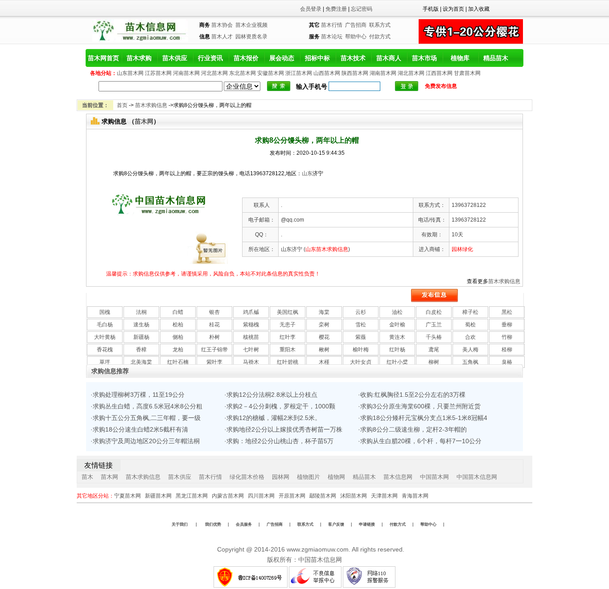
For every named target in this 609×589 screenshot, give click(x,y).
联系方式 (380, 25)
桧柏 (178, 324)
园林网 (280, 477)
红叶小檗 (397, 362)
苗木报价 (246, 58)
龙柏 (178, 349)
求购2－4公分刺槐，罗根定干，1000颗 (280, 406)
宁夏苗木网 (127, 496)
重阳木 (288, 349)
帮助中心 (355, 36)
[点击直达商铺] (406, 86)
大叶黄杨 (104, 337)
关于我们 (180, 524)
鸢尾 (433, 349)
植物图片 (308, 477)
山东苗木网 (130, 73)
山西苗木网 (326, 73)
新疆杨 (141, 337)
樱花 (324, 337)
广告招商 (355, 25)
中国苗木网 (434, 477)
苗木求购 (139, 58)
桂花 (214, 324)
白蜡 (178, 312)
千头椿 (434, 337)
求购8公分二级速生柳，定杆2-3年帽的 (413, 429)
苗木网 (144, 121)
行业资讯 (210, 58)
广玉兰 (434, 324)
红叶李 (288, 337)
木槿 (324, 362)
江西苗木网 (439, 73)
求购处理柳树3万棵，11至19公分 (139, 394)
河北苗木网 (214, 73)
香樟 (141, 349)
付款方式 (380, 36)
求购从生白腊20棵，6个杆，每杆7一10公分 (420, 441)
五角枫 (470, 362)
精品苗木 (495, 58)
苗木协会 (222, 25)
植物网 (336, 477)
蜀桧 (470, 324)
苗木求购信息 (151, 105)
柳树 (433, 362)
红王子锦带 (214, 349)
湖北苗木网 (411, 73)
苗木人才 (222, 36)
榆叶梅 (361, 349)
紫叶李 (214, 362)
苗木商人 (388, 58)
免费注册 (336, 9)
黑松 (507, 312)
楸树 (324, 349)
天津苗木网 (384, 496)
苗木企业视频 (251, 25)
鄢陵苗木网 (322, 496)
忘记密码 (361, 9)
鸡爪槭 (251, 312)
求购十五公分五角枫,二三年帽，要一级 (147, 417)
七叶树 (251, 349)
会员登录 (310, 9)
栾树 (324, 324)
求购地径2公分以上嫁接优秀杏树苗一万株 (284, 429)
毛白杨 (105, 324)
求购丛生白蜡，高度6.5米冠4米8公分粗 (147, 406)
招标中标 (317, 58)
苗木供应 (174, 58)
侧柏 (178, 337)
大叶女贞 (360, 362)
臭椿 (507, 362)
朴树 (214, 337)
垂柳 (507, 324)
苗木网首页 (103, 58)
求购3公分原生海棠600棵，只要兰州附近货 (420, 406)
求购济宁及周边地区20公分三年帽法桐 (146, 441)
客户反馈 (336, 524)
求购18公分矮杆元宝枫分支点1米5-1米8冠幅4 (423, 417)
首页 (122, 105)
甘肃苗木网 (467, 73)
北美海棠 (141, 362)
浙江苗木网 (298, 73)
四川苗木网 (261, 496)
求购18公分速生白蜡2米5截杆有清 (140, 429)
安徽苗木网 (270, 73)
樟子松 (470, 312)
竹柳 (507, 337)
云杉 (360, 312)
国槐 (104, 312)
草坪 (104, 362)
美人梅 (470, 349)
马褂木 (251, 362)
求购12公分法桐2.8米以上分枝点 (271, 394)
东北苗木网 (242, 73)
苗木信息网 (397, 477)
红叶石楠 (178, 362)
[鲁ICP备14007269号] (251, 586)
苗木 (87, 477)
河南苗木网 (186, 73)
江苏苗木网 (158, 73)
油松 (397, 312)
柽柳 (507, 349)
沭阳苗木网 (353, 496)
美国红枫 (287, 312)
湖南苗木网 (383, 73)
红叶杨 (397, 349)
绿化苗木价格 (247, 477)
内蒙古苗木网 (228, 496)
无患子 (288, 324)
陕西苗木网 (355, 73)
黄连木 (397, 337)
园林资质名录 (251, 36)
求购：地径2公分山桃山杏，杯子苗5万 (279, 441)
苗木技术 (353, 58)
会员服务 (244, 524)
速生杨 (141, 324)
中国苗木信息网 (477, 477)
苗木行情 (331, 25)
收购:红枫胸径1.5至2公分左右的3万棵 (412, 394)
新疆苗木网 (158, 496)
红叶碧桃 (287, 362)
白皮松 (434, 312)
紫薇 (360, 337)
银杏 (214, 312)
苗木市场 (424, 58)
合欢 (470, 337)
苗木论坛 (331, 36)
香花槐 (105, 349)
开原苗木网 (292, 496)
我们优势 (212, 524)
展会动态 (281, 58)
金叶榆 (397, 324)
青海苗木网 (415, 496)
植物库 (460, 58)
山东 (307, 173)
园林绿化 (462, 249)
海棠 (324, 312)
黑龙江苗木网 (192, 496)
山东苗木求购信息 (326, 249)
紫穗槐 (251, 324)
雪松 (360, 324)
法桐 (141, 312)
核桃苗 (251, 337)
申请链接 (367, 524)
